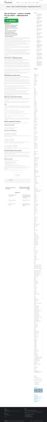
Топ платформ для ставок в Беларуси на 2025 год (39, 14)
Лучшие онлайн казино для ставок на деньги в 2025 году (40, 37)
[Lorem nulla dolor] (38, 391)
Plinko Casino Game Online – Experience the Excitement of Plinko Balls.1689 (26, 204)
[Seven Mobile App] (35, 389)
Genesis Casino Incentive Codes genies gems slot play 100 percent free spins (39, 54)
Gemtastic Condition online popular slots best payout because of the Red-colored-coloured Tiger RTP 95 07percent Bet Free (39, 63)
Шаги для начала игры (9, 36)
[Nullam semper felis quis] (35, 391)
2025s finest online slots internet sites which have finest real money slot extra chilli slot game (39, 45)
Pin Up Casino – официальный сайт (11, 25)
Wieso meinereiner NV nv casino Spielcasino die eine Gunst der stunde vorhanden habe (40, 58)
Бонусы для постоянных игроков (11, 33)
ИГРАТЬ (12, 21)
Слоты (6, 29)
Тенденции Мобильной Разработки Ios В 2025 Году (39, 30)
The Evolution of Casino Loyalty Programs (12, 204)
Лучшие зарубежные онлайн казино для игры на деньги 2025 (40, 18)
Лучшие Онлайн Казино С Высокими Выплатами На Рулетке (39, 26)
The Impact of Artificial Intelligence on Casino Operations (12, 195)
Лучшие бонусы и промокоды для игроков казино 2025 (39, 41)
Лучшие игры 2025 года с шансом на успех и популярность (39, 34)
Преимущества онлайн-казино (10, 26)
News (14, 172)
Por (17, 172)
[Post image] (6, 196)
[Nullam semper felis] (38, 389)
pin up (19, 38)
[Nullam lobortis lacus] (41, 389)
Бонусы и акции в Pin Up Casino (10, 30)
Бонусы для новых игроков (10, 32)
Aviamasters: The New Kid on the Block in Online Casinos (39, 50)
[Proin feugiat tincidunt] (41, 391)
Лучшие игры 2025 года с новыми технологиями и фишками (39, 22)
